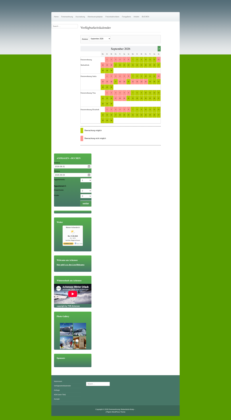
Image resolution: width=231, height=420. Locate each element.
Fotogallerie (126, 17)
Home (56, 17)
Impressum (58, 381)
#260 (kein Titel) (60, 395)
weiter (86, 203)
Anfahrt (136, 17)
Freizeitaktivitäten (112, 17)
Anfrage (57, 390)
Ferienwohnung (67, 17)
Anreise (85, 39)
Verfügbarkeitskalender (62, 386)
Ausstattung (80, 17)
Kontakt (56, 399)
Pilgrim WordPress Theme (115, 412)
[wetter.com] (68, 244)
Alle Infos (79, 244)
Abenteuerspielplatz (95, 17)
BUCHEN (145, 17)
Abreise (57, 171)
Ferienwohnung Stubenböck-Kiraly (121, 409)
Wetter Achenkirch (73, 227)
